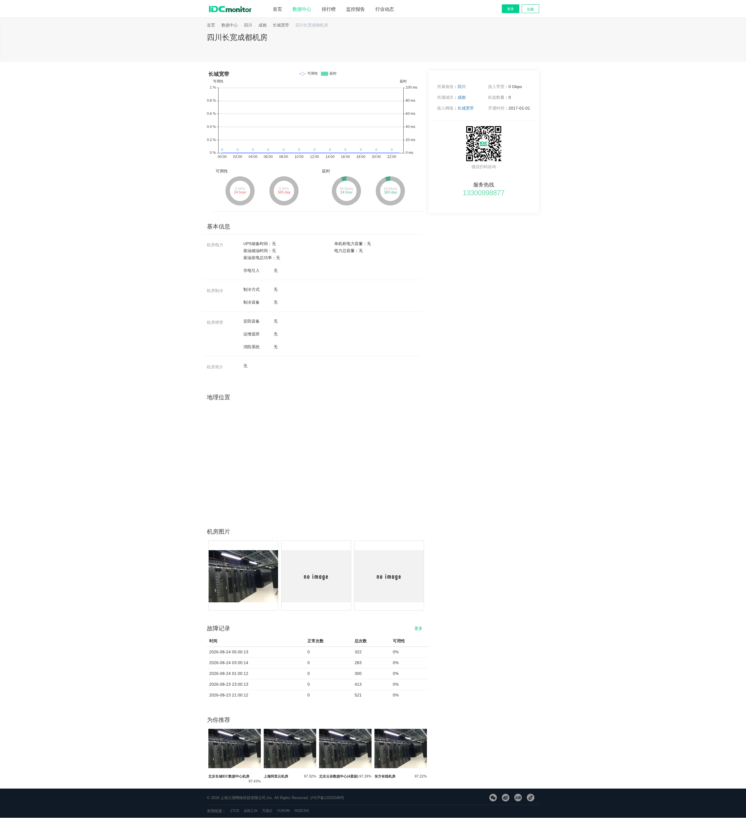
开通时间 (496, 108)
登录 (510, 9)
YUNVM (283, 811)
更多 (418, 627)
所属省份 (445, 86)
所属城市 (445, 97)
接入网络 (445, 108)
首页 (277, 9)
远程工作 (251, 811)
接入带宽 (496, 86)
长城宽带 (281, 25)
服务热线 (483, 183)
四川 (248, 25)
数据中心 (302, 9)
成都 (262, 25)
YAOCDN (301, 811)
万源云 (267, 811)
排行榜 (329, 9)
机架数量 (496, 97)
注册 (530, 9)
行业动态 (384, 9)
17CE (234, 811)
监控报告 (355, 9)
